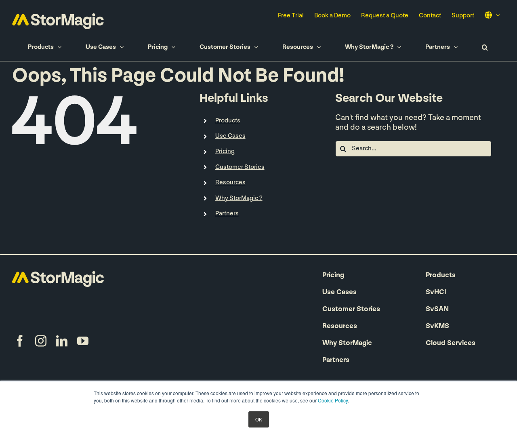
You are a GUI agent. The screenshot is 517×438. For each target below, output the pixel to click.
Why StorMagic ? (239, 198)
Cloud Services (450, 343)
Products (227, 121)
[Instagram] (40, 341)
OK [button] (258, 419)
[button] (485, 47)
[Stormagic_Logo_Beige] (58, 275)
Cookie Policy (333, 400)
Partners (227, 214)
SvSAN (437, 309)
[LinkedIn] (61, 341)
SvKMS (437, 326)
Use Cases (339, 292)
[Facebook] (19, 341)
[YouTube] (82, 341)
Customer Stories (351, 309)
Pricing (333, 275)
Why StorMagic (347, 343)
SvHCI (436, 292)
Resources (230, 182)
